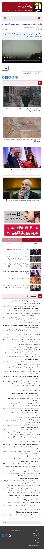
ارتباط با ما (36, 536)
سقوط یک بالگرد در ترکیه (31, 359)
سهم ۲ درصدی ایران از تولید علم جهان (27, 364)
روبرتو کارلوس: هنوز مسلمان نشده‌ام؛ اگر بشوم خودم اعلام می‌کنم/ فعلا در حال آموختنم (16, 287)
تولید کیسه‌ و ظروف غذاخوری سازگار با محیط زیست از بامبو (21, 464)
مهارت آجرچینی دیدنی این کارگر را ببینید (17, 278)
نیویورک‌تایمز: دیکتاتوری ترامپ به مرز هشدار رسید (24, 471)
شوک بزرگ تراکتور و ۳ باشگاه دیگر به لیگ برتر (25, 301)
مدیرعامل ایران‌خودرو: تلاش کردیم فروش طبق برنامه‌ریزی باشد (20, 362)
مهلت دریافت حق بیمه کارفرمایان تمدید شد (25, 386)
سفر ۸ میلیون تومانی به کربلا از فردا (28, 417)
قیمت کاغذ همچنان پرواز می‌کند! (29, 478)
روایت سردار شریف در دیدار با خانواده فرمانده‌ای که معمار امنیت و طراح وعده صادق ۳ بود (20, 409)
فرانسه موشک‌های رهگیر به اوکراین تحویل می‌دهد (24, 406)
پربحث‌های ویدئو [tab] (12, 240)
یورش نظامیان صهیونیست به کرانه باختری (26, 347)
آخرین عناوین (32, 296)
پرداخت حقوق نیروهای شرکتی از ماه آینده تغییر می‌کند (23, 502)
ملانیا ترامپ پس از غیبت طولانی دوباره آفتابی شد (26, 170)
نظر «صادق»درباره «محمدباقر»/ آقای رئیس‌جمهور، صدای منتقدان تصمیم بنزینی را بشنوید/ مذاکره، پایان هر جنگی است (20, 382)
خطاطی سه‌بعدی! (33, 456)
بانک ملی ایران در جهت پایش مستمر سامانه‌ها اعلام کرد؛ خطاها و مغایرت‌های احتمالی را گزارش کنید (20, 307)
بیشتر (4, 523)
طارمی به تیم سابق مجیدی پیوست (28, 396)
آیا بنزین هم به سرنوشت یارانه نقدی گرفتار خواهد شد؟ (22, 485)
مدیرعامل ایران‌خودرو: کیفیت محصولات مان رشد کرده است (21, 349)
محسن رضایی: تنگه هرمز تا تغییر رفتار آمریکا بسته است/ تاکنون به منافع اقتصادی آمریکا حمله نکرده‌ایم (20, 319)
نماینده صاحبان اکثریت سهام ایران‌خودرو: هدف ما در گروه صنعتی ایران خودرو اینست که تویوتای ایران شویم (20, 341)
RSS (38, 543)
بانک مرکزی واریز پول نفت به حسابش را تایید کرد (24, 403)
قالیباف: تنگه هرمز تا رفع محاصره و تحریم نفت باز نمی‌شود (23, 200)
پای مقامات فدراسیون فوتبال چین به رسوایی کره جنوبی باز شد (20, 444)
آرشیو (37, 531)
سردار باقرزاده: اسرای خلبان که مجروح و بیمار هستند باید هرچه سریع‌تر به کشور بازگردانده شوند (20, 452)
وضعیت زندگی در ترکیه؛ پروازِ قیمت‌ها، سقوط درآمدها (23, 493)
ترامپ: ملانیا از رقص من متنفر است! (19, 250)
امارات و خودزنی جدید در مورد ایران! (28, 461)
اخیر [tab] (35, 244)
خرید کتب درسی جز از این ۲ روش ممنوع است (25, 510)
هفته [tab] (8, 244)
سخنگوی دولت (27, 73)
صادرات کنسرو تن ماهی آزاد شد (29, 391)
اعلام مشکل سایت (34, 545)
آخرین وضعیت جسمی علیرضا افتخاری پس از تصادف (23, 434)
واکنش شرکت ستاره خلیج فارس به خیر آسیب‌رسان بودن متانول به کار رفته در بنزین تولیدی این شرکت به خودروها (20, 431)
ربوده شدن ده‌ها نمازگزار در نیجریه (28, 344)
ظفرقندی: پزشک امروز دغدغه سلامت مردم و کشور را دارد (22, 335)
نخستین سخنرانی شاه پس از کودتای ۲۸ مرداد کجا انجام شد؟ (21, 337)
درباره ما (37, 538)
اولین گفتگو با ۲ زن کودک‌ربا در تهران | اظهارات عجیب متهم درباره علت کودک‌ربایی (16, 265)
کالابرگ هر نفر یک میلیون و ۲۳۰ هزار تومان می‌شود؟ (23, 495)
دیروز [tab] (22, 244)
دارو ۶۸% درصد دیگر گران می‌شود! (28, 442)
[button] (5, 68)
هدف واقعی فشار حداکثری (30, 304)
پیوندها (37, 541)
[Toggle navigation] (5, 18)
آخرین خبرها (36, 533)
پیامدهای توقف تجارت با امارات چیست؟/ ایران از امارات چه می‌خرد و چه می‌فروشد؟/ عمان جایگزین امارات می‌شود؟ (20, 489)
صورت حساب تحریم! (32, 388)
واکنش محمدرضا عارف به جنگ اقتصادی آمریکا (25, 393)
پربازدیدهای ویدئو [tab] (32, 240)
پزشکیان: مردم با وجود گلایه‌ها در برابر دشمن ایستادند (23, 311)
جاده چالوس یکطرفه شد (31, 423)
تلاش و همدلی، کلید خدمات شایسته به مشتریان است (22, 357)
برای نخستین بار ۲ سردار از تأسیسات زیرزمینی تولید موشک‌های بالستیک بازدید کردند (16, 258)
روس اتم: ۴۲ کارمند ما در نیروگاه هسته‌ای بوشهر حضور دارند (21, 420)
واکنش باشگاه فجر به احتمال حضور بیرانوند (26, 323)
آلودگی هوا (38, 73)
